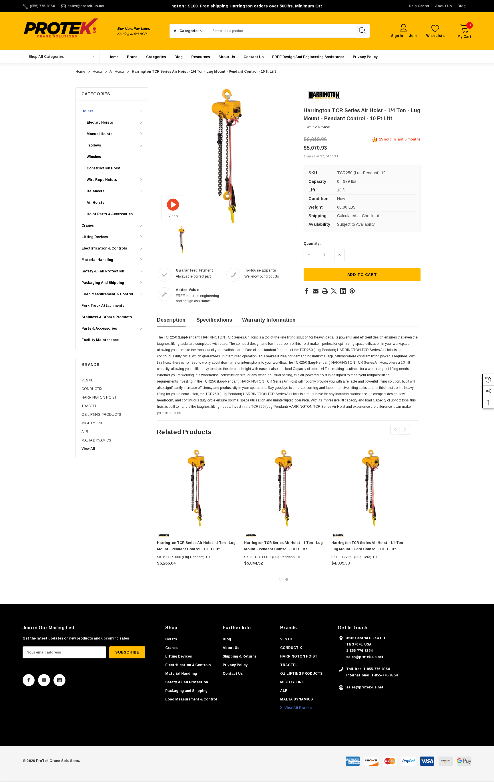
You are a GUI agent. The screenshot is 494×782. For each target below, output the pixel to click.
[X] (334, 291)
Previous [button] (395, 429)
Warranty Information (269, 320)
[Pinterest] (352, 291)
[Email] (315, 291)
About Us (443, 6)
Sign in (397, 35)
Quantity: (312, 243)
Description (171, 320)
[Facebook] (306, 291)
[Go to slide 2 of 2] (286, 579)
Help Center (419, 6)
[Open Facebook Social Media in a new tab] (29, 680)
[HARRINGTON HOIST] (324, 95)
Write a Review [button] (318, 127)
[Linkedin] (343, 291)
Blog (461, 6)
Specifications (214, 320)
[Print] (325, 291)
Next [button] (405, 429)
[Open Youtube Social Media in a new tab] (44, 680)
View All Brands (298, 708)
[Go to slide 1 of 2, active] (280, 579)
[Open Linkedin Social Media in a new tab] (59, 680)
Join (413, 35)
